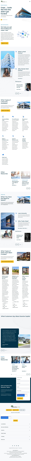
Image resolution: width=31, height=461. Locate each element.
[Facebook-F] (14, 446)
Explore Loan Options (5, 110)
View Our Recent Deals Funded (7, 261)
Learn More (20, 78)
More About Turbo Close (22, 228)
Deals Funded (3, 433)
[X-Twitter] (12, 446)
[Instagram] (16, 446)
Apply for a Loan (4, 43)
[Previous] (16, 93)
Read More (14, 185)
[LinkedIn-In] (18, 446)
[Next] (18, 93)
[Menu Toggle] (29, 1)
